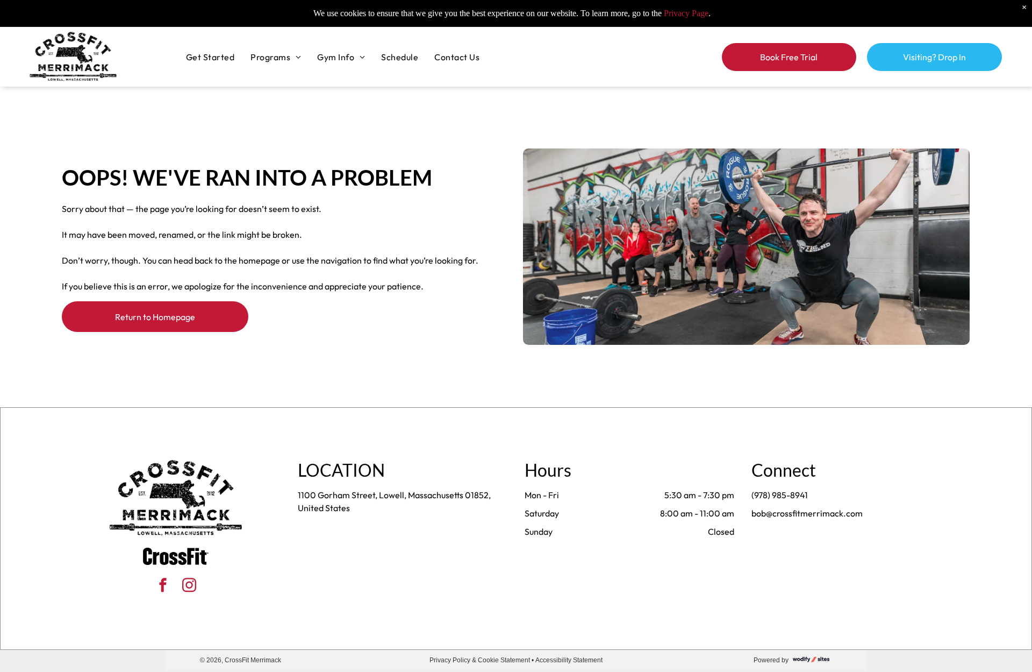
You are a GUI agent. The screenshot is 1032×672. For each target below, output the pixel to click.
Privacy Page (686, 13)
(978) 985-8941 (779, 495)
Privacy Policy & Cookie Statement (479, 660)
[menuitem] (210, 56)
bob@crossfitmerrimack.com (807, 513)
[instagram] (189, 587)
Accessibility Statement (569, 660)
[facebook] (163, 587)
